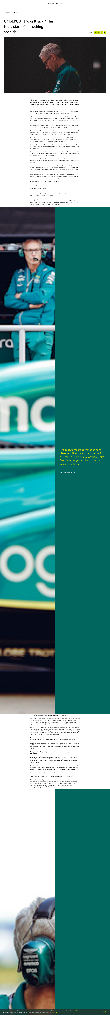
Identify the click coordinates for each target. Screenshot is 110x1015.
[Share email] (105, 32)
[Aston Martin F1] (55, 4)
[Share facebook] (98, 32)
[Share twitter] (95, 32)
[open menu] (4, 3)
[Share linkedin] (101, 32)
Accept (103, 1012)
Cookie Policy (76, 1010)
